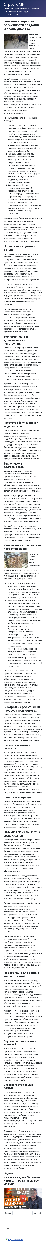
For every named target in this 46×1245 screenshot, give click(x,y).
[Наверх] (42, 1240)
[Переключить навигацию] (8, 1229)
